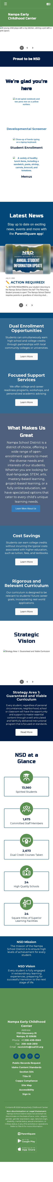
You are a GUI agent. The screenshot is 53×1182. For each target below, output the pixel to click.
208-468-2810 (29, 1027)
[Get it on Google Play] (26, 1125)
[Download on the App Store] (26, 1133)
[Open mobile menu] (5, 4)
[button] (48, 4)
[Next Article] (32, 289)
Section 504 (27, 1056)
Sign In (26, 1078)
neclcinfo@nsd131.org (30, 1031)
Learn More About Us (26, 492)
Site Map (26, 1069)
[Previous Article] (26, 289)
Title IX (26, 1060)
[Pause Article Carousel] (21, 289)
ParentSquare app (29, 218)
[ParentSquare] (26, 1118)
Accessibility (26, 1073)
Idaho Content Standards (26, 1051)
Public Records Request (26, 1047)
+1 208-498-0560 (31, 1024)
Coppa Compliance (26, 1064)
